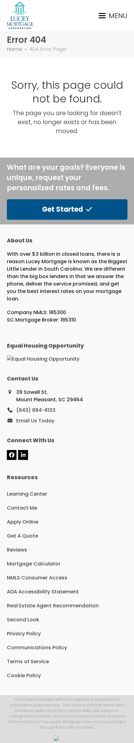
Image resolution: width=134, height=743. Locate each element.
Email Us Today (35, 420)
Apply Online (22, 521)
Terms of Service (28, 661)
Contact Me (22, 507)
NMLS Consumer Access (37, 577)
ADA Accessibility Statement (43, 591)
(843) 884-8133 (35, 410)
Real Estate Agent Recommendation (53, 605)
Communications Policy (37, 647)
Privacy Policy (24, 633)
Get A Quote (22, 535)
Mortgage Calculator (33, 563)
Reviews (17, 549)
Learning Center (27, 494)
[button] (113, 16)
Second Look (23, 619)
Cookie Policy (24, 675)
